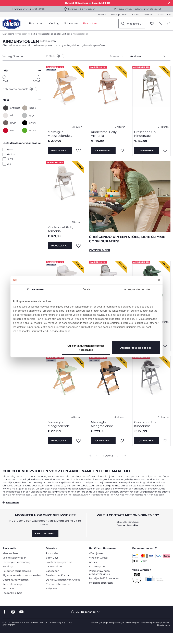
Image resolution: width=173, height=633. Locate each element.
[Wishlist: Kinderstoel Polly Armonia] (121, 150)
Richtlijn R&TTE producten (104, 578)
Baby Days (52, 557)
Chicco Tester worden (58, 584)
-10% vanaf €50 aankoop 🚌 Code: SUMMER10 (86, 3)
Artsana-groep (97, 566)
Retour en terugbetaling (17, 570)
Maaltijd (33, 33)
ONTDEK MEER (99, 250)
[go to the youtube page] (21, 612)
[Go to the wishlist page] (152, 24)
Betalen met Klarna (57, 575)
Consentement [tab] (35, 289)
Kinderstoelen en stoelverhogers (55, 33)
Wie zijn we (96, 553)
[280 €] (38, 77)
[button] (24, 56)
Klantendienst (11, 553)
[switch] (60, 56)
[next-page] (117, 456)
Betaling (8, 566)
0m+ (10, 149)
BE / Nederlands (85, 611)
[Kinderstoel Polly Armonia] (108, 96)
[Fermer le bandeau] (159, 280)
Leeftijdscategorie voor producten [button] (22, 143)
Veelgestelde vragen (14, 557)
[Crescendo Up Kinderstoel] (151, 96)
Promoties (52, 553)
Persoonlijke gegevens (101, 622)
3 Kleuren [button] (163, 127)
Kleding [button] (54, 23)
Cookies (165, 622)
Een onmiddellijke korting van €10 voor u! (140, 9)
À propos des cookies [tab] (137, 289)
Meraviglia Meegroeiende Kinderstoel (59, 134)
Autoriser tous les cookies (135, 347)
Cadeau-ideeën (54, 566)
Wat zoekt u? (135, 23)
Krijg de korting (45, 533)
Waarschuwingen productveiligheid (99, 572)
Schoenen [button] (71, 23)
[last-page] (124, 456)
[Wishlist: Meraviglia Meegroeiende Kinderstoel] (78, 150)
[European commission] (154, 578)
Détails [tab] (86, 289)
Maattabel (8, 588)
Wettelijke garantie (150, 622)
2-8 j (9, 163)
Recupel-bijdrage (12, 584)
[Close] (169, 3)
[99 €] (4, 77)
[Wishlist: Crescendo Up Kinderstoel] (165, 150)
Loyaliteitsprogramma (59, 562)
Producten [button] (36, 23)
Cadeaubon (52, 570)
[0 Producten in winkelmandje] (167, 26)
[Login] (160, 24)
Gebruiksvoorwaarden (16, 579)
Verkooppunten (119, 14)
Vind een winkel (98, 557)
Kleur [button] (6, 99)
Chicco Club (164, 14)
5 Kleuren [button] (120, 127)
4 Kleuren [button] (76, 127)
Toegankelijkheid (12, 592)
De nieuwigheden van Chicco (63, 579)
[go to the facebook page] (5, 612)
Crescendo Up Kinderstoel (145, 134)
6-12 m (11, 154)
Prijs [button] (5, 70)
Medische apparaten (101, 582)
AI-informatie (163, 625)
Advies (135, 14)
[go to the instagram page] (13, 612)
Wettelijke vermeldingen (126, 622)
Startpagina (8, 33)
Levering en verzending (16, 562)
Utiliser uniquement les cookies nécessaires (85, 347)
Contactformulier (127, 525)
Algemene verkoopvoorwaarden (22, 575)
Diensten (148, 14)
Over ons (101, 14)
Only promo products (16, 89)
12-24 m (11, 159)
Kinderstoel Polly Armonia (104, 134)
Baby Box (51, 588)
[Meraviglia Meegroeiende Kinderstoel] (65, 96)
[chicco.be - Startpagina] (11, 24)
